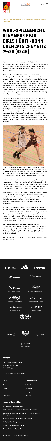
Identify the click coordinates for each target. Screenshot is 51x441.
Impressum (6, 392)
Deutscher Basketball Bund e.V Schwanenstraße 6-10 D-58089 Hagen (13, 365)
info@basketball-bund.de (16, 373)
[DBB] (6, 7)
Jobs (4, 385)
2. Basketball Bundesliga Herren (13, 425)
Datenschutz (7, 395)
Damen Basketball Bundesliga (13, 429)
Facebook (29, 388)
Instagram (29, 392)
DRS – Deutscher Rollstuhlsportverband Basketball (20, 410)
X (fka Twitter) (30, 385)
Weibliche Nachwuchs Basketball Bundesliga (17, 418)
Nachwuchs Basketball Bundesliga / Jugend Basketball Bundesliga (21, 414)
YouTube (28, 395)
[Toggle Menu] (44, 4)
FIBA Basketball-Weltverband (13, 406)
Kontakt (5, 388)
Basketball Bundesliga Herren (13, 422)
